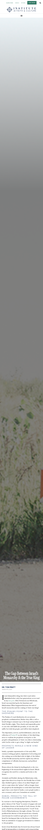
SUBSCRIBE (9, 3)
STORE (23, 3)
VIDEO (17, 3)
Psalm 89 (14, 735)
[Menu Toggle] (21, 16)
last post (11, 701)
